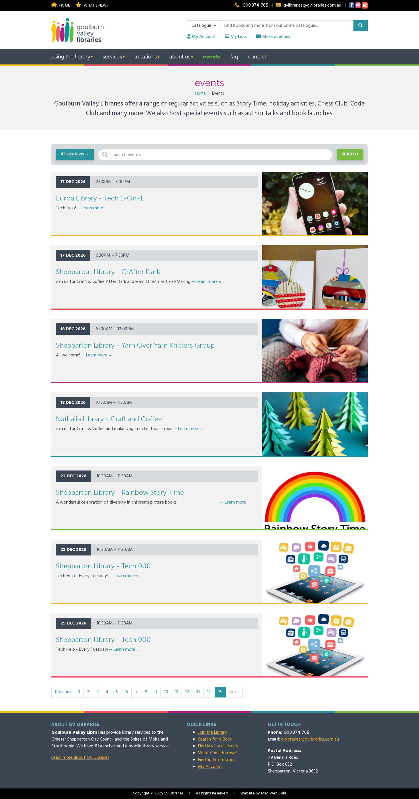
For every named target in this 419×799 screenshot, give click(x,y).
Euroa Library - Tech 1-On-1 (99, 198)
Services (112, 57)
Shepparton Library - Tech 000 (103, 566)
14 (209, 692)
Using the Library (70, 57)
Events (212, 56)
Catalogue (202, 25)
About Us (179, 57)
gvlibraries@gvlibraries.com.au (312, 5)
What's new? (95, 6)
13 (198, 692)
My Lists (238, 36)
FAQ (234, 57)
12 (187, 692)
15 (222, 692)
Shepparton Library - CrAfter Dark (108, 272)
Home (64, 6)
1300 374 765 (255, 5)
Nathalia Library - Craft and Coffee (109, 419)
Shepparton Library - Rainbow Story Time (120, 492)
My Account (203, 36)
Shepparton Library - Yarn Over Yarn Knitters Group (135, 345)
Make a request (276, 36)
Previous (63, 692)
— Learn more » (92, 208)
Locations (146, 57)
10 (166, 692)
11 (176, 692)
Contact (257, 57)
